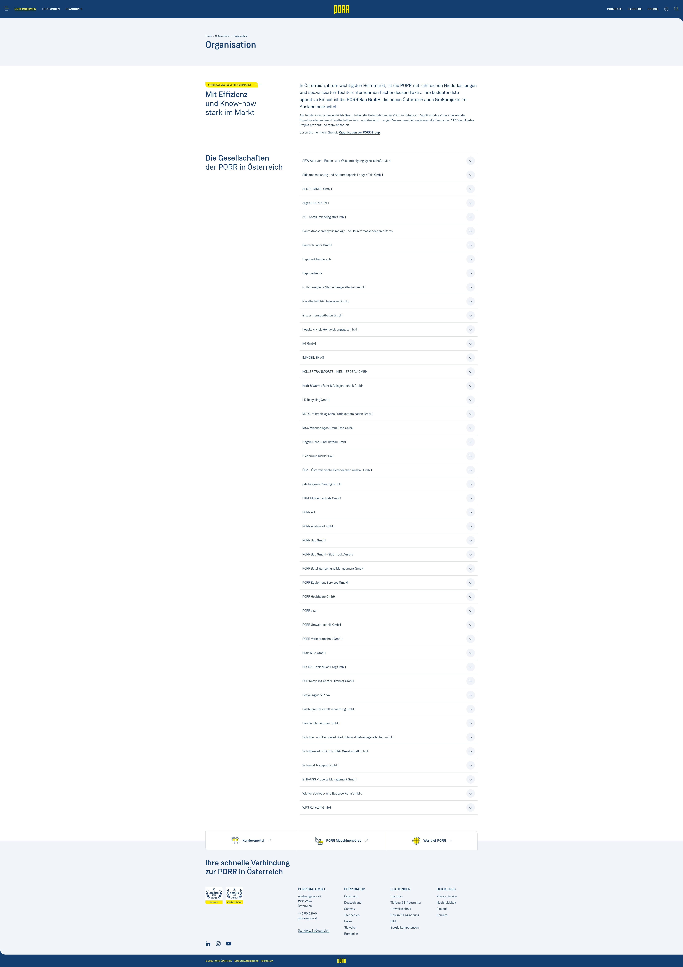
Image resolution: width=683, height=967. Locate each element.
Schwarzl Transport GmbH (320, 765)
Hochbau (396, 896)
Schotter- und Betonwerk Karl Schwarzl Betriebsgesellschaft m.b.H (347, 737)
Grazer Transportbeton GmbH (322, 315)
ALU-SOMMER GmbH (317, 189)
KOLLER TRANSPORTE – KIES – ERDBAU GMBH (334, 372)
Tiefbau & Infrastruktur (405, 903)
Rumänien (351, 934)
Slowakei (350, 927)
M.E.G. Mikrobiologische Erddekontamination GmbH (337, 414)
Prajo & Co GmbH (314, 653)
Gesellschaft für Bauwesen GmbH (325, 301)
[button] (7, 9)
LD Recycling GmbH (316, 400)
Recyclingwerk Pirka (316, 695)
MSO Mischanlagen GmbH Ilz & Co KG (327, 428)
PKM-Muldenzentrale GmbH (321, 498)
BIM (393, 921)
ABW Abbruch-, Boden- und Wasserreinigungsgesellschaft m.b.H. (346, 161)
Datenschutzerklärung (246, 960)
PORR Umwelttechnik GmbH (321, 625)
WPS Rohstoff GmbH (316, 807)
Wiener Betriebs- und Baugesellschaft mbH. (332, 793)
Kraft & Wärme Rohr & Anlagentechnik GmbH (332, 386)
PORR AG (308, 512)
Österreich (351, 896)
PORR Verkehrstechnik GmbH (322, 639)
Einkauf (442, 909)
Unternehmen (222, 36)
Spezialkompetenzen (404, 927)
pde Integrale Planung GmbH (321, 484)
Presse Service (447, 896)
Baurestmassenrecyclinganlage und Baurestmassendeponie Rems (347, 231)
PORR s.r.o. (309, 611)
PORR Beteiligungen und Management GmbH (333, 568)
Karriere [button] (635, 9)
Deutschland (353, 903)
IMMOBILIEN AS (313, 358)
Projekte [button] (614, 9)
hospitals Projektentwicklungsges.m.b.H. (330, 329)
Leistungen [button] (51, 9)
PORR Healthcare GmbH (318, 597)
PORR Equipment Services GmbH (325, 583)
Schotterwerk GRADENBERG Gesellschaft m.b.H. (335, 751)
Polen (348, 921)
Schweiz (350, 909)
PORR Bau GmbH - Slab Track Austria (327, 554)
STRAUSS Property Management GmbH (329, 779)
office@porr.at (307, 918)
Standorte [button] (74, 9)
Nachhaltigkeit (446, 903)
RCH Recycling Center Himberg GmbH (328, 681)
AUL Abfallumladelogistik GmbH (324, 217)
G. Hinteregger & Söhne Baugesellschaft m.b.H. (334, 287)
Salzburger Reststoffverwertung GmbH (328, 709)
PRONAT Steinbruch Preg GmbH (324, 667)
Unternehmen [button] (25, 9)
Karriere (442, 915)
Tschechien (352, 915)
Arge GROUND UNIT (315, 203)
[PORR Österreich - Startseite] (341, 9)
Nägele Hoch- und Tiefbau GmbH (324, 442)
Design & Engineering (404, 915)
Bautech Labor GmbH (317, 245)
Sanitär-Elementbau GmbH (320, 723)
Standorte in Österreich (313, 930)
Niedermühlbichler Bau (317, 456)
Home (208, 36)
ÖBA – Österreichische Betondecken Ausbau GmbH (337, 470)
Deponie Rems (312, 273)
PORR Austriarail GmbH (318, 526)
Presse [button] (653, 9)
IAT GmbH (309, 343)
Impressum (267, 960)
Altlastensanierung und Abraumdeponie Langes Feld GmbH (342, 175)
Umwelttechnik (400, 909)
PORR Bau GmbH (314, 540)
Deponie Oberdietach (316, 259)
